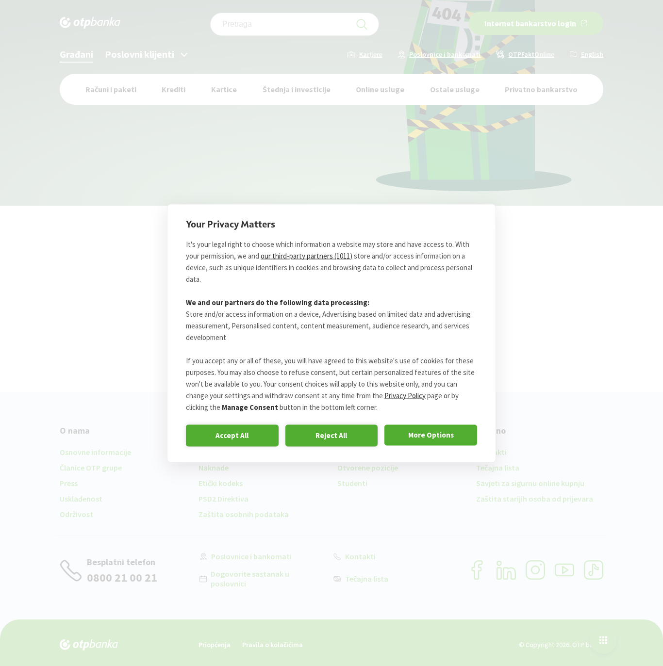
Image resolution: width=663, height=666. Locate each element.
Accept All (232, 435)
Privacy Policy (405, 395)
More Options (431, 434)
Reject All (331, 435)
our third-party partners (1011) (306, 255)
